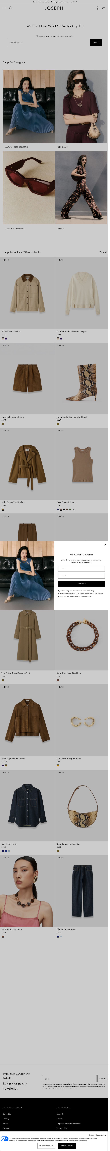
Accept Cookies (67, 1145)
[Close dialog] (105, 544)
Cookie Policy (83, 1140)
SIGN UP (81, 583)
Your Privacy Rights (46, 1145)
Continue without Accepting (97, 1135)
